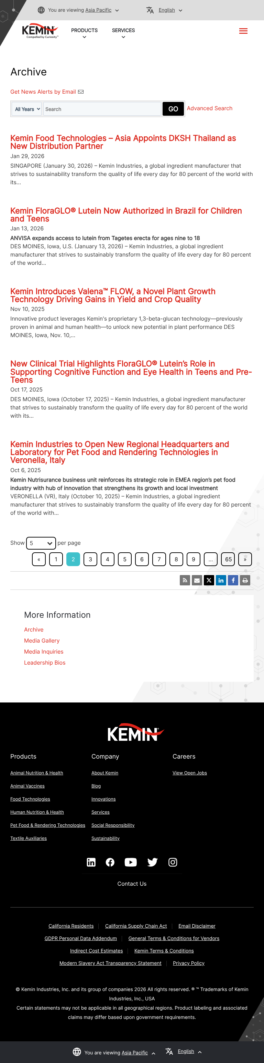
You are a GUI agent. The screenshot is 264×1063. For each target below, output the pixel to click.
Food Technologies (30, 799)
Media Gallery (42, 640)
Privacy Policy (189, 963)
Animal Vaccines (27, 786)
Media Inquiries (44, 651)
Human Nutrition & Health (37, 812)
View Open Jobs (190, 773)
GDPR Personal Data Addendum (81, 938)
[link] (40, 30)
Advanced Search (210, 108)
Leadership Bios (45, 662)
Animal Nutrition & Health (36, 773)
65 (228, 559)
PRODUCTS (84, 30)
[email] (197, 580)
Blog (96, 786)
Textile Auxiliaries (28, 838)
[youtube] (131, 862)
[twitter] (152, 862)
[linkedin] (91, 862)
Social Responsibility (113, 825)
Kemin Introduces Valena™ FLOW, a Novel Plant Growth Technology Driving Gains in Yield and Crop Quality (113, 295)
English (167, 10)
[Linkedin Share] (221, 580)
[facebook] (110, 862)
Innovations (103, 799)
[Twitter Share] (209, 580)
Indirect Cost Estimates (96, 951)
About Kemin (104, 773)
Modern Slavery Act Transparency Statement (110, 963)
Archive (34, 629)
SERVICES (123, 30)
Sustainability (105, 838)
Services (100, 812)
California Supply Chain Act (136, 926)
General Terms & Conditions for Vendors (174, 938)
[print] (245, 580)
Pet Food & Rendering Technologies (47, 825)
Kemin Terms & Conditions (164, 951)
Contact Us (132, 883)
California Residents (71, 926)
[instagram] (172, 862)
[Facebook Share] (233, 580)
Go (173, 109)
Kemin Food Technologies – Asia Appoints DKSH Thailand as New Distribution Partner (123, 142)
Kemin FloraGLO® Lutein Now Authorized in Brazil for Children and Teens (126, 214)
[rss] (185, 580)
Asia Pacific (98, 10)
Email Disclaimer (197, 926)
